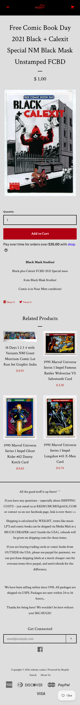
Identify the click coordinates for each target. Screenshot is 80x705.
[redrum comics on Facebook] (40, 650)
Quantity (8, 211)
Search (33, 675)
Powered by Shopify (58, 669)
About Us (45, 675)
